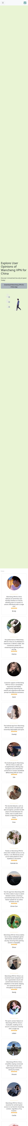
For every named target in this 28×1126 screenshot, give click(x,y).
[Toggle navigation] (3, 2)
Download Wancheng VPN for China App (14, 286)
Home (2, 571)
